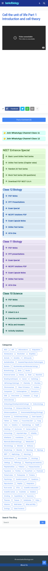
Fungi (39, 421)
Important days (22, 433)
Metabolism (30, 442)
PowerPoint (28, 471)
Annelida (17, 358)
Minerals (20, 446)
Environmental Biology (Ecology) (32, 412)
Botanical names (9, 375)
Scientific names (9, 492)
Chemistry (26, 383)
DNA (5, 396)
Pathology (17, 462)
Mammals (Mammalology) (13, 442)
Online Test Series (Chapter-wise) (22, 163)
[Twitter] (22, 109)
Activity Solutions (16, 331)
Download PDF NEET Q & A (19, 181)
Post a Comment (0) (24, 120)
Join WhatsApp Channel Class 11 (23, 133)
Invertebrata (19, 437)
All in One (12, 233)
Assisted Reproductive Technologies (30, 362)
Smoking (7, 496)
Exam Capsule (36, 416)
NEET (5, 454)
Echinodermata (9, 400)
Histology (7, 429)
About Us (24, 565)
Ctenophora (35, 391)
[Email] (32, 109)
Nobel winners (9, 458)
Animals (6, 358)
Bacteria (6, 366)
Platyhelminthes (9, 467)
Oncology (34, 458)
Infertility (34, 433)
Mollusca (30, 446)
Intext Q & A (13, 312)
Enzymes (7, 416)
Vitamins (7, 504)
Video (37, 500)
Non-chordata (22, 458)
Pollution (21, 467)
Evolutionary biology (21, 416)
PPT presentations (16, 254)
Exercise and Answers (17, 318)
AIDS (5, 349)
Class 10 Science (24, 387)
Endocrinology (38, 404)
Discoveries (15, 396)
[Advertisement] (24, 76)
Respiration (30, 483)
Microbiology (8, 446)
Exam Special (14, 208)
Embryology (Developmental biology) (16, 404)
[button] (2, 3)
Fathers (6, 421)
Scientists (22, 492)
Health (37, 425)
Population (7, 471)
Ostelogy (7, 462)
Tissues (16, 500)
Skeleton (33, 492)
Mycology (29, 450)
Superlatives (18, 496)
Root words (8, 488)
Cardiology (34, 379)
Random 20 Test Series (18, 169)
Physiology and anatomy (33, 462)
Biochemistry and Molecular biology (26, 366)
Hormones (18, 429)
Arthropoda (28, 358)
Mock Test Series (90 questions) (22, 175)
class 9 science (19, 508)
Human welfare (31, 429)
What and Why (30, 504)
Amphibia (32, 354)
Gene (5, 425)
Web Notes (18, 504)
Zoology (7, 508)
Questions (34, 479)
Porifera (18, 471)
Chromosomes (9, 387)
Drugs (36, 396)
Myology (40, 450)
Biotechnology (9, 370)
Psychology (8, 479)
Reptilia (19, 483)
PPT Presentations (16, 202)
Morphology (8, 450)
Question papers (21, 479)
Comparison (8, 391)
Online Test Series (15, 227)
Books (28, 370)
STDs (18, 488)
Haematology (26, 425)
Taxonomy (30, 496)
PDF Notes (13, 196)
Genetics (15, 425)
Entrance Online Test (23, 408)
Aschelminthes (9, 362)
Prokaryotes (21, 475)
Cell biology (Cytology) (11, 383)
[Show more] (37, 109)
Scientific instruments (31, 488)
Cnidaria (36, 387)
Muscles (19, 450)
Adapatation (36, 349)
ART (13, 349)
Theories (7, 500)
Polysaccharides (34, 467)
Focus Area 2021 (27, 421)
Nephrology (16, 454)
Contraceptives (21, 391)
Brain (30, 375)
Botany (21, 375)
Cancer (24, 379)
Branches (39, 375)
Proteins (32, 475)
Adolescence (8, 354)
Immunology (8, 433)
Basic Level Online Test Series (21, 156)
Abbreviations (23, 349)
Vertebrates (27, 500)
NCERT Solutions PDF (17, 215)
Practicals (40, 471)
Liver (29, 437)
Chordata (37, 383)
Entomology (8, 408)
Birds (19, 370)
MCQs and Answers (16, 325)
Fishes (15, 421)
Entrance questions (10, 412)
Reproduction (8, 483)
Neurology (27, 454)
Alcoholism (21, 354)
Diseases (26, 396)
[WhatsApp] (27, 109)
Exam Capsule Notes (17, 221)
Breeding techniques (11, 379)
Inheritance (7, 437)
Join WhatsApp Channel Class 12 (23, 138)
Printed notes (8, 475)
